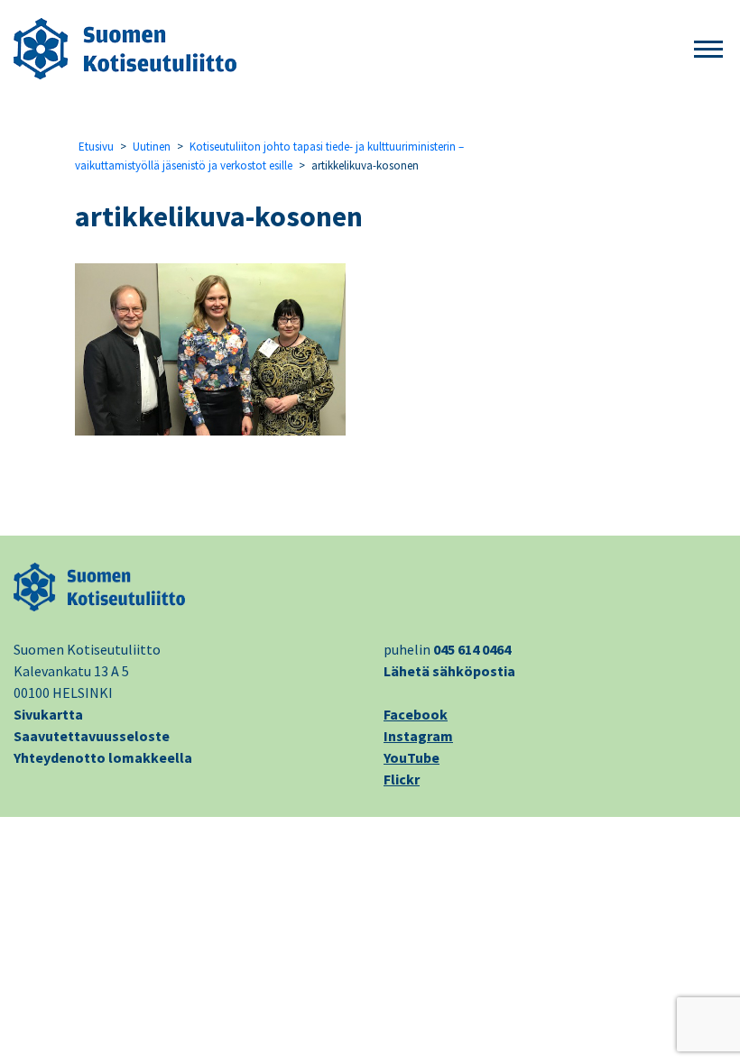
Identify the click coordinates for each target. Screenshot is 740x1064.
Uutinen (152, 146)
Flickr (402, 779)
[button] (708, 50)
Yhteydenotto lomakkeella (103, 757)
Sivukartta (48, 714)
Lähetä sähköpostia (449, 671)
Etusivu (96, 146)
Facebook (416, 714)
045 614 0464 (472, 649)
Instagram (418, 736)
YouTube (411, 757)
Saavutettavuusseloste (92, 736)
